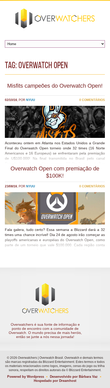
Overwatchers (55, 18)
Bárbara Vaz (88, 377)
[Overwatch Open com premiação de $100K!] (55, 208)
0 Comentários (92, 100)
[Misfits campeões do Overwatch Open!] (55, 122)
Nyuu (30, 100)
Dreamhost (67, 381)
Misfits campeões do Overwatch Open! (55, 86)
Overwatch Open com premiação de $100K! (54, 172)
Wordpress (35, 377)
